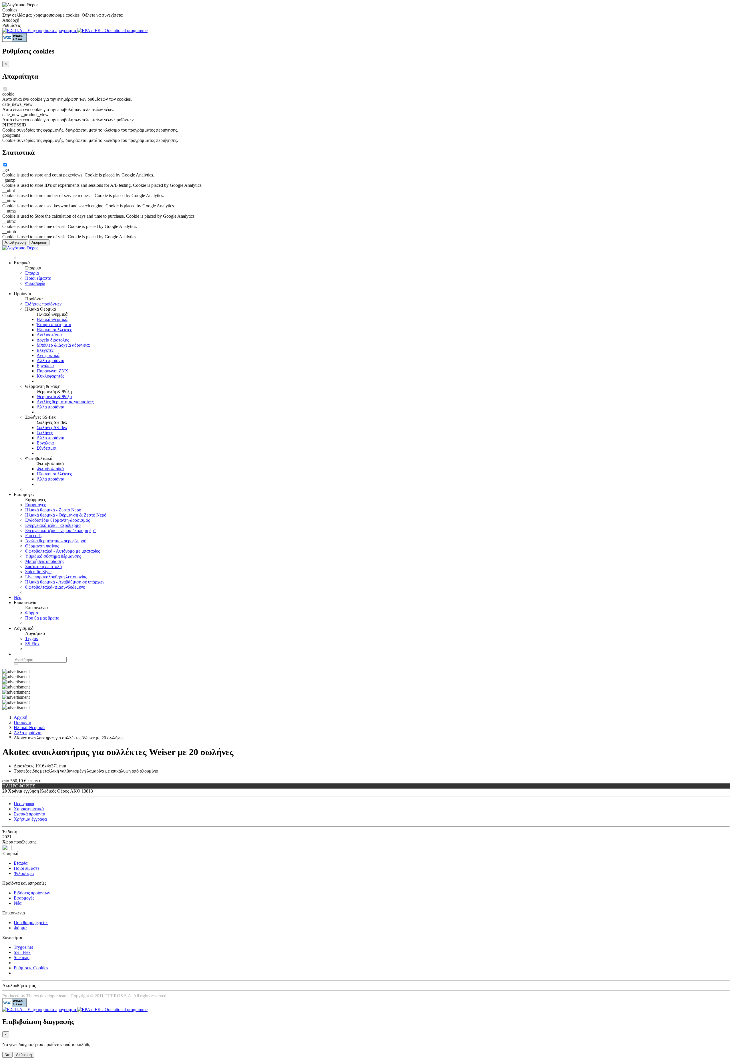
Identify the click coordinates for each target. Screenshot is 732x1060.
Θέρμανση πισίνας (42, 545)
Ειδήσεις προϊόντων (43, 303)
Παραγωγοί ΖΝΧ (52, 370)
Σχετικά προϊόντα (29, 813)
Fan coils (33, 535)
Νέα (17, 597)
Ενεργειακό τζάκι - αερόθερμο (53, 525)
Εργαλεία (45, 365)
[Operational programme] (112, 30)
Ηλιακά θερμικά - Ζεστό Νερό (53, 509)
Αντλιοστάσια (49, 334)
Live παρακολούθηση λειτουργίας (56, 576)
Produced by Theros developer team (34, 995)
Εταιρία (32, 273)
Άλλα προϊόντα (50, 360)
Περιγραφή (24, 803)
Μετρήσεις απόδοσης (44, 561)
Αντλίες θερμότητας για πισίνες (65, 401)
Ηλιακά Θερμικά (52, 319)
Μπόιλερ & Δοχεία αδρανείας (63, 345)
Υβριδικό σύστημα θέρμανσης (53, 556)
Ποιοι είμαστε (38, 278)
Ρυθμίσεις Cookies (31, 967)
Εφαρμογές (35, 504)
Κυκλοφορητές (50, 376)
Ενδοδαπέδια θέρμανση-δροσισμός (57, 520)
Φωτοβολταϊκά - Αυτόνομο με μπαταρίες (62, 551)
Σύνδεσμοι (46, 448)
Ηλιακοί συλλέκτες (54, 329)
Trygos (31, 638)
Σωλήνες (45, 432)
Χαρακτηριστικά (29, 808)
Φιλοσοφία (35, 283)
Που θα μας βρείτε (42, 618)
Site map (21, 957)
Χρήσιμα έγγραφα (30, 819)
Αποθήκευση (15, 242)
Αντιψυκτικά (48, 355)
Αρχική (20, 717)
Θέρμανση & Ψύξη (54, 396)
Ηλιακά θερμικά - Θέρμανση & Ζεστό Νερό (65, 515)
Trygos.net (23, 947)
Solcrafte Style (38, 571)
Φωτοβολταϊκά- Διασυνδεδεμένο (55, 587)
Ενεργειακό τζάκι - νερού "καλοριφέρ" (60, 530)
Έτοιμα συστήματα (54, 324)
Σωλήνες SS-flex (52, 427)
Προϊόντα (22, 722)
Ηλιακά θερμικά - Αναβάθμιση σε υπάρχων (64, 581)
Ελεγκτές (45, 350)
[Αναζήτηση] (16, 663)
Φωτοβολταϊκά (50, 468)
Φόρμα (31, 612)
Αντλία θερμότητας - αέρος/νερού (55, 540)
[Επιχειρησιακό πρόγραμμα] (39, 30)
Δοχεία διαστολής (53, 340)
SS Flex (32, 643)
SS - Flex (22, 952)
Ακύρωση (39, 242)
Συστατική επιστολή (43, 566)
